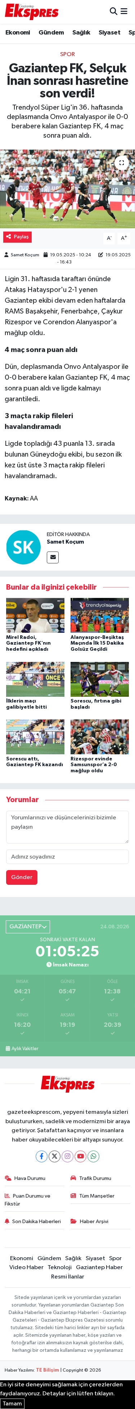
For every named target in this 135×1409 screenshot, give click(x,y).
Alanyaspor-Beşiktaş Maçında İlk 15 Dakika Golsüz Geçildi (97, 643)
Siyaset (109, 32)
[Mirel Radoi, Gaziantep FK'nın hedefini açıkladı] (35, 615)
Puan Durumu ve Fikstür (28, 1200)
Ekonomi (17, 32)
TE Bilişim (47, 1370)
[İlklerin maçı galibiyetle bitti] (35, 679)
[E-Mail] (53, 557)
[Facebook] (42, 1156)
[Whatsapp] (93, 1156)
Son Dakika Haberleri (36, 1221)
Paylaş (21, 236)
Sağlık (81, 32)
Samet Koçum (25, 255)
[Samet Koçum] (23, 547)
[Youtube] (80, 1156)
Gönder (21, 877)
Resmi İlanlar (67, 1277)
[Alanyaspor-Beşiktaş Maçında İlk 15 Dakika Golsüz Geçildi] (100, 615)
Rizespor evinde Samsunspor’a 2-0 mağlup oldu (94, 765)
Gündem (51, 32)
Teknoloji (60, 1267)
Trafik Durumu (95, 1178)
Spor (67, 54)
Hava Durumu (29, 1178)
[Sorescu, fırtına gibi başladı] (100, 679)
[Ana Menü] (124, 12)
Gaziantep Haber (99, 1267)
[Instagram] (67, 1156)
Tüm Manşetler (96, 1196)
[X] (54, 1156)
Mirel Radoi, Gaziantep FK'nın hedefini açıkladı (28, 643)
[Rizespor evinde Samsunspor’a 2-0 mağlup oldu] (100, 737)
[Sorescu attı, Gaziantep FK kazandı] (35, 737)
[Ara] (113, 12)
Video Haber (26, 1267)
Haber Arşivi (94, 1221)
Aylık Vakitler (25, 1048)
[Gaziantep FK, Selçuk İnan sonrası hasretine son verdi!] (67, 189)
